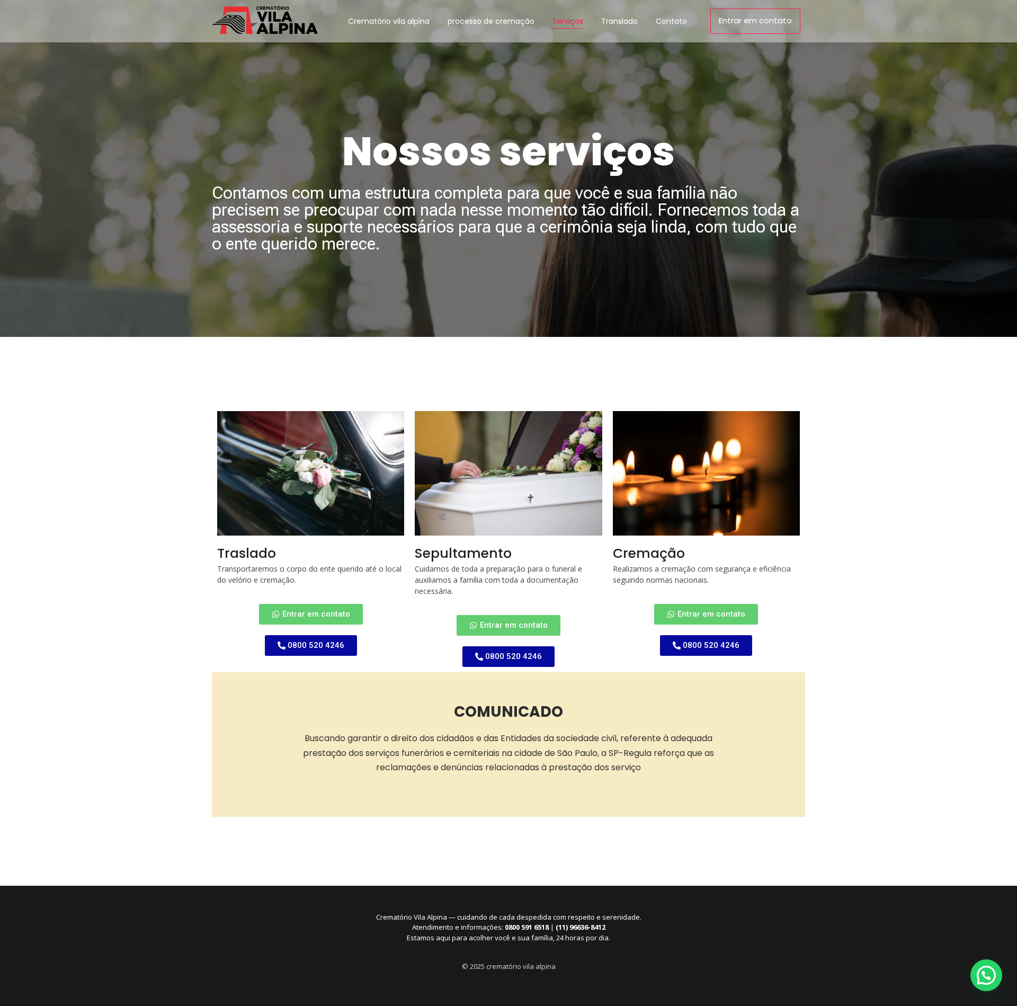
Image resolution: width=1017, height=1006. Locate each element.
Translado (619, 21)
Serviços (567, 21)
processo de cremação (491, 21)
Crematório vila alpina (389, 21)
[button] (986, 975)
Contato (671, 21)
